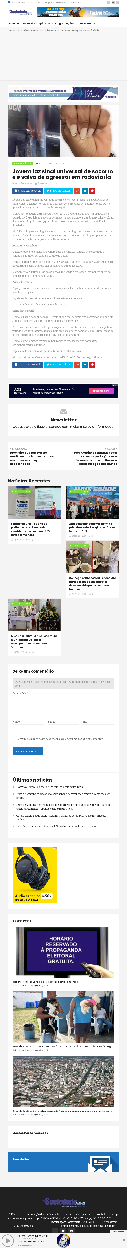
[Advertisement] (63, 55)
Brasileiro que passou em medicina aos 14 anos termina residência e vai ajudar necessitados (32, 458)
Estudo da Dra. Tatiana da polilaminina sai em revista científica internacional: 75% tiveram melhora (31, 529)
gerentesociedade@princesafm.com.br (64, 2)
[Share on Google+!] (77, 191)
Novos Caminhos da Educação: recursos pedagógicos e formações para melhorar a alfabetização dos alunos (94, 458)
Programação (64, 23)
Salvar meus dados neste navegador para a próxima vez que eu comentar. (59, 738)
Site (85, 721)
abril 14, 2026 (79, 594)
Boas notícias (22, 30)
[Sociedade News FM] (20, 12)
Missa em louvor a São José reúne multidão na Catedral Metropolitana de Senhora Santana (34, 641)
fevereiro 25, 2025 (47, 183)
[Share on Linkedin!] (85, 191)
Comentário (20, 693)
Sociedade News (23, 183)
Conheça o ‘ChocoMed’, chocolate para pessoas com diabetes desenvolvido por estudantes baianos (92, 583)
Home (15, 23)
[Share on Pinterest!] (92, 191)
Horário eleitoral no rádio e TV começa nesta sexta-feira (49, 787)
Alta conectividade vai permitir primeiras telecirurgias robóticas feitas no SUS (92, 527)
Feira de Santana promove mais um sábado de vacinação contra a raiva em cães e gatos (64, 1046)
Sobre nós (28, 23)
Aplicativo (45, 23)
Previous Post (19, 449)
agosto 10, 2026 (22, 539)
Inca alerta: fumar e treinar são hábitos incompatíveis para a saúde (56, 826)
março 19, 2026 (22, 652)
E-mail (52, 721)
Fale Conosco (85, 23)
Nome (17, 721)
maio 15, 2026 (79, 536)
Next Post (110, 449)
